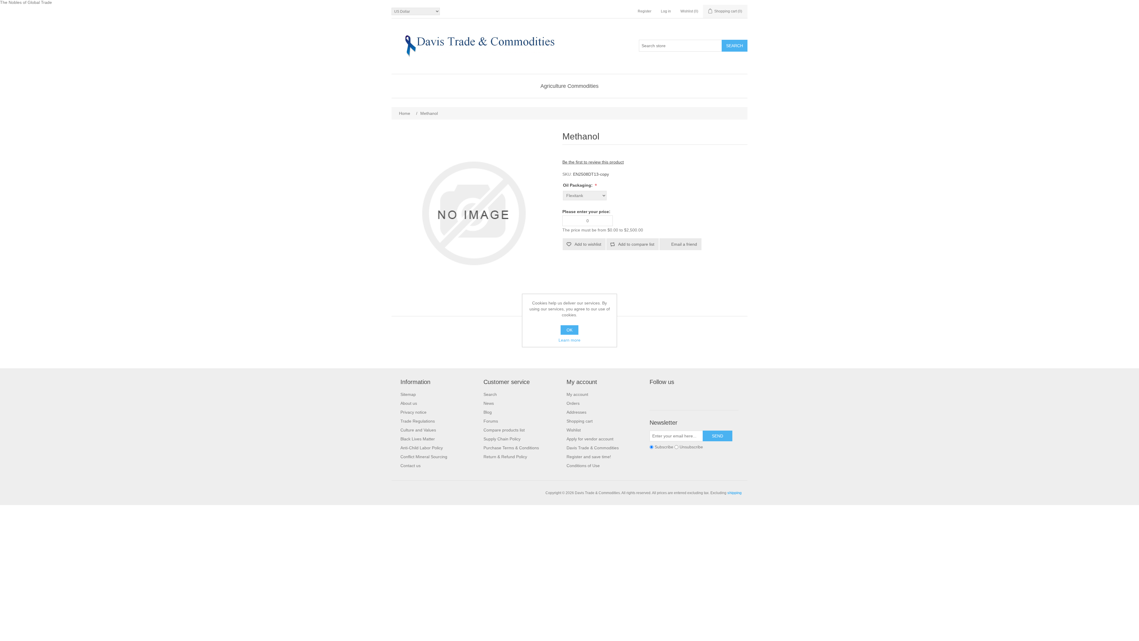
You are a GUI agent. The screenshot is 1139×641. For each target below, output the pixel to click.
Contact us (410, 465)
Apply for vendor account (590, 439)
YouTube (698, 395)
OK (569, 330)
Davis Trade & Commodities (593, 447)
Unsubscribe (691, 447)
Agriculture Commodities (569, 86)
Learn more (569, 340)
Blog (487, 412)
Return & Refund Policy (505, 456)
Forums (490, 421)
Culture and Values (418, 430)
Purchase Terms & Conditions (511, 447)
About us (408, 403)
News (488, 403)
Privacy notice (413, 412)
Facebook (655, 395)
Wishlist (574, 430)
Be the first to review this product (593, 162)
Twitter (669, 395)
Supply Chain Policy (502, 439)
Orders (573, 403)
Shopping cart (580, 421)
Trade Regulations (417, 421)
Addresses (576, 412)
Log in (666, 11)
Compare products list (504, 430)
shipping (734, 493)
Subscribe (664, 447)
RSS (683, 395)
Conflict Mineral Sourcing (423, 456)
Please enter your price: (586, 211)
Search (490, 394)
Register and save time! (589, 456)
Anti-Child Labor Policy (421, 447)
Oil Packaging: (578, 185)
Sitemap (408, 394)
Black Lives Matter (417, 439)
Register (644, 11)
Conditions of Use (583, 465)
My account (577, 394)
